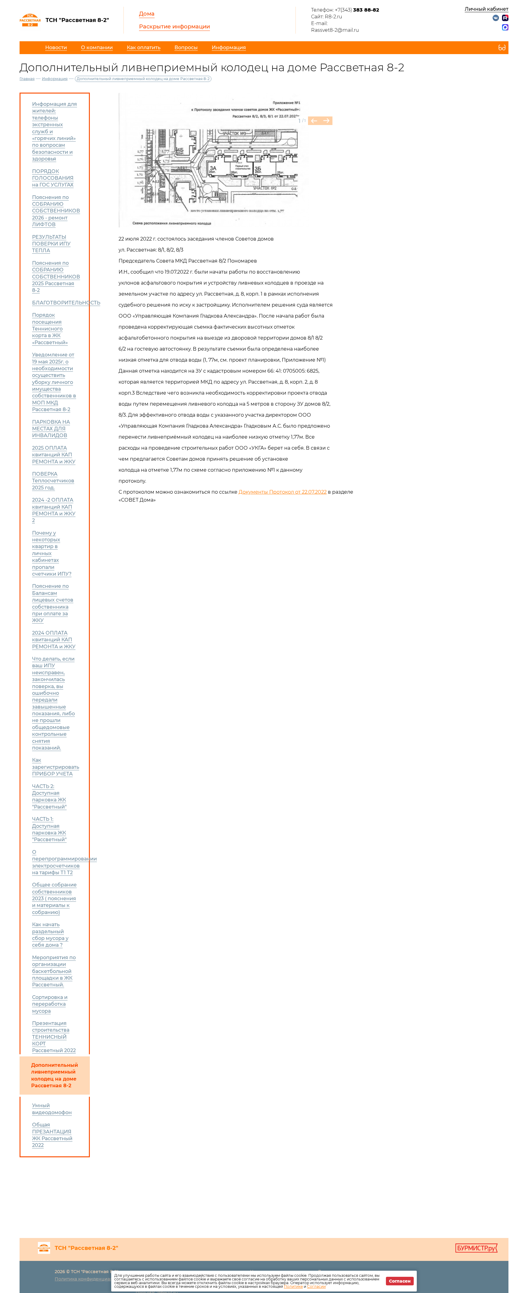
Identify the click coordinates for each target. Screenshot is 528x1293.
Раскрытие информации (174, 26)
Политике (293, 1286)
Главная (27, 78)
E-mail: (319, 23)
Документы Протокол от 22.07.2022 (283, 492)
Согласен (400, 1281)
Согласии (316, 1286)
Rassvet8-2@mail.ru (335, 30)
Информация (55, 78)
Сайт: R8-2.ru (326, 17)
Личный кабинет (486, 9)
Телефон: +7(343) (345, 10)
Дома (147, 13)
